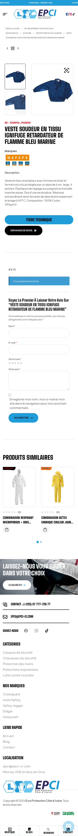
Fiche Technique (39, 219)
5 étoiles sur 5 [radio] (21, 363)
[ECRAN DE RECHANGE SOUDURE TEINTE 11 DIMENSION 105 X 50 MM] (18, 48)
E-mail (13, 342)
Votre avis (14, 369)
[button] (66, 70)
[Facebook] (26, 630)
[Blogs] (29, 829)
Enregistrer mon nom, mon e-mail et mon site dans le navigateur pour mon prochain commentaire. (38, 403)
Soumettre (21, 417)
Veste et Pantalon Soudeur (49, 33)
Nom (12, 326)
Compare (30, 474)
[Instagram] (36, 630)
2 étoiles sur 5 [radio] (12, 363)
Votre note (15, 359)
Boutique (10, 832)
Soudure (27, 33)
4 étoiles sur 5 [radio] (18, 363)
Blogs (29, 832)
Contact (68, 832)
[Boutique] (10, 829)
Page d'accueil (13, 28)
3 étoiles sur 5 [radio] (15, 363)
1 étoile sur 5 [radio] (10, 363)
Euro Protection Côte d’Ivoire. (44, 800)
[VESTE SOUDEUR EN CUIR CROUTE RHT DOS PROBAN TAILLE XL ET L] (7, 48)
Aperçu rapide (30, 481)
